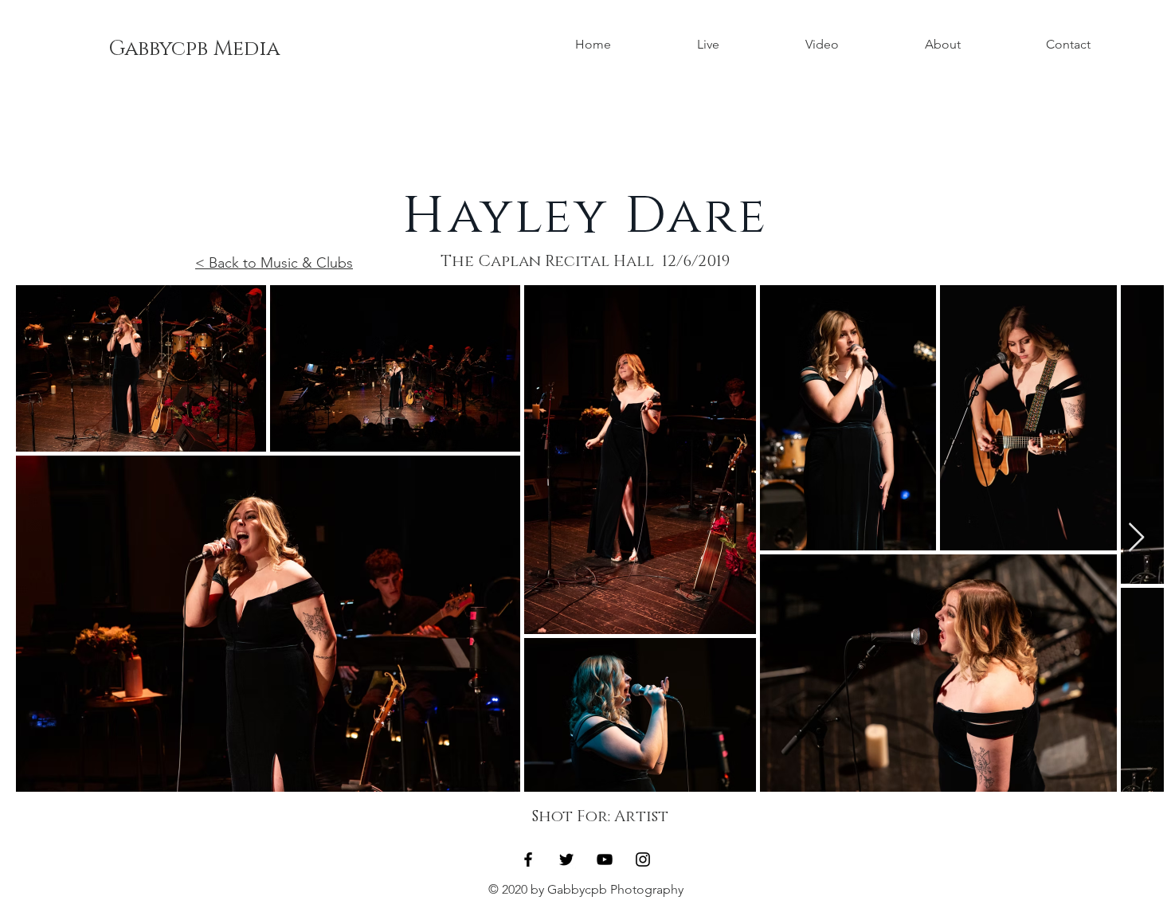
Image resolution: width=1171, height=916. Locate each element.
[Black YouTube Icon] (604, 859)
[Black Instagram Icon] (642, 859)
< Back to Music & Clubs (274, 263)
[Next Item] (1136, 538)
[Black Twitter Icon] (566, 859)
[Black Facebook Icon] (528, 859)
